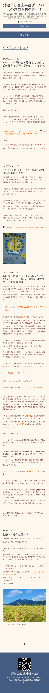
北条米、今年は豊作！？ (17, 534)
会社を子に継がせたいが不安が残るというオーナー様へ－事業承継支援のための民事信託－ (23, 279)
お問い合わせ (24, 26)
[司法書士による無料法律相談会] (14, 264)
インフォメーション (15, 47)
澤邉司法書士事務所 (24, 674)
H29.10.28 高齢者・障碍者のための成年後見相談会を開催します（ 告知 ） (24, 65)
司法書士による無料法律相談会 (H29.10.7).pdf (21, 227)
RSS (25, 682)
